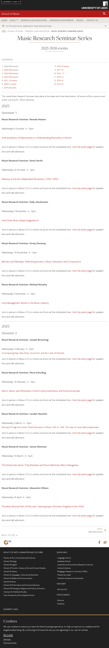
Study (13, 20)
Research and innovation (34, 20)
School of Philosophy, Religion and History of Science (24, 588)
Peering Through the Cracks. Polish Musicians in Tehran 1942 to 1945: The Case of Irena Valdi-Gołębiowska (50, 427)
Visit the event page (82, 147)
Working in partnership (62, 20)
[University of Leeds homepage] (95, 5)
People (79, 20)
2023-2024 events (11, 73)
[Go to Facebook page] (99, 542)
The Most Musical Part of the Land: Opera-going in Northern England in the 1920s (43, 506)
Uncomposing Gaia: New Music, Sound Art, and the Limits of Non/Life (33, 352)
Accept (8, 635)
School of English (10, 564)
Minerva (60, 600)
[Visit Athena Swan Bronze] (8, 542)
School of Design (10, 561)
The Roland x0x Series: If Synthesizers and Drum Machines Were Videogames (40, 465)
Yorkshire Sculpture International (70, 578)
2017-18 (60, 69)
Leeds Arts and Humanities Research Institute (75, 564)
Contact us (92, 20)
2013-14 (60, 84)
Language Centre (64, 557)
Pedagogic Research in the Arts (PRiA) (72, 571)
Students (60, 603)
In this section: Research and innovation (29, 25)
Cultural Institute (64, 568)
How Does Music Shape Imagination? (20, 220)
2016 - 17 (60, 73)
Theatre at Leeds (64, 574)
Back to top (8, 535)
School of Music (10, 14)
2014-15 (60, 80)
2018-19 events (63, 66)
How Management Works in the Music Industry (25, 303)
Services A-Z (62, 589)
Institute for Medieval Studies (15, 591)
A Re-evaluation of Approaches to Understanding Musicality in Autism (37, 137)
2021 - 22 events (10, 80)
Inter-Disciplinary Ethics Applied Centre (19, 595)
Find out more (9, 642)
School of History (10, 571)
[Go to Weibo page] (105, 542)
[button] (104, 14)
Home (4, 20)
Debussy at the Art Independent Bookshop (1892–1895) (30, 179)
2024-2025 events (11, 69)
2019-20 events (10, 87)
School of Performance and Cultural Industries (22, 585)
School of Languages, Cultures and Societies (21, 574)
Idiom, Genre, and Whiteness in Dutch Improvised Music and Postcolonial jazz (41, 391)
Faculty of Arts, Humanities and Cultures (19, 557)
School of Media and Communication (18, 578)
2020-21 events (10, 84)
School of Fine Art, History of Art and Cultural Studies (25, 568)
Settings (7, 639)
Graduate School (63, 561)
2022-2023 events (11, 76)
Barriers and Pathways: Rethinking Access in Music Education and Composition (41, 261)
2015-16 (60, 76)
